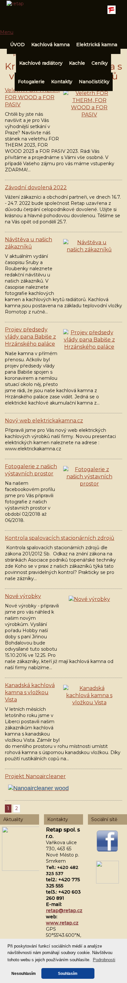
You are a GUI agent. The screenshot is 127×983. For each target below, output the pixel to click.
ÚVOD (17, 44)
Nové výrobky (23, 596)
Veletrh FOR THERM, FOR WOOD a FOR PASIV (32, 97)
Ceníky (100, 63)
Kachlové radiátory (41, 63)
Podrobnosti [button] (104, 959)
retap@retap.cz (64, 910)
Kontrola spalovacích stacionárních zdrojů (59, 538)
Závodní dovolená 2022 (36, 187)
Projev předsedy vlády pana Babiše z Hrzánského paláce (30, 336)
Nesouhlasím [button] (23, 973)
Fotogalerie (31, 82)
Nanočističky (94, 82)
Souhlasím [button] (68, 973)
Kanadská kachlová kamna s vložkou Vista (30, 692)
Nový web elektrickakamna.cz (44, 421)
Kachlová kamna (50, 44)
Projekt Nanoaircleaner (35, 776)
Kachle (77, 63)
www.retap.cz (62, 923)
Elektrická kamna (96, 44)
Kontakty (61, 82)
